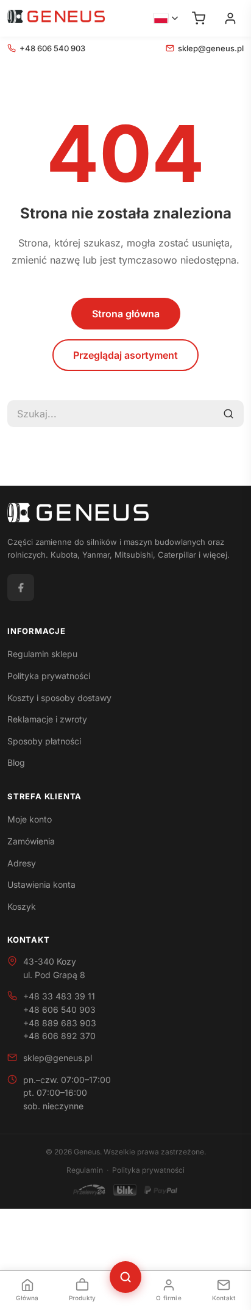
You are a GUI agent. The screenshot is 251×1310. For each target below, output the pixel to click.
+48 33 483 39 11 (59, 996)
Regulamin (84, 1170)
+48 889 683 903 (59, 1023)
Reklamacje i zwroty (47, 719)
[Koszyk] (198, 18)
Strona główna (126, 314)
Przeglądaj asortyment (125, 355)
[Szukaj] (228, 413)
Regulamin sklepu (42, 654)
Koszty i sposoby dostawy (59, 698)
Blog (16, 762)
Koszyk (21, 906)
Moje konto (29, 819)
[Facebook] (20, 587)
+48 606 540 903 (52, 48)
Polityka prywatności (48, 676)
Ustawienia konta (41, 884)
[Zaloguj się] (230, 18)
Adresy (21, 863)
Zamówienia (31, 841)
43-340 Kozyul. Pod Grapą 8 (54, 968)
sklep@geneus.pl (211, 48)
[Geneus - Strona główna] (56, 18)
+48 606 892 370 (59, 1036)
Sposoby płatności (44, 741)
